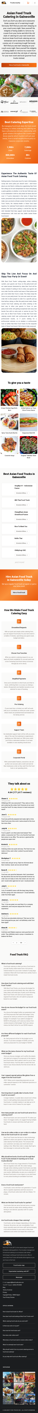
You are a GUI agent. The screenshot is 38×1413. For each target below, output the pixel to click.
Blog (4, 1287)
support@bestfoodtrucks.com (15, 1282)
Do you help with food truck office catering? (15, 1356)
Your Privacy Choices (8, 1297)
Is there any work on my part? (11, 1325)
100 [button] (21, 942)
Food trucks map (19, 1265)
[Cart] (27, 3)
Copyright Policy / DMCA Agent (11, 1295)
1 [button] (13, 942)
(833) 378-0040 (17, 1285)
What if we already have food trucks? (13, 1344)
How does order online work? (11, 1335)
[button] (25, 942)
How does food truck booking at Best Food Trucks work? (18, 1316)
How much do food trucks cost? (11, 1330)
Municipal (19, 1277)
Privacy (5, 1292)
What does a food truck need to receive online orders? (18, 1340)
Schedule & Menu (21, 493)
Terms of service (7, 1290)
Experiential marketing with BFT (19, 1271)
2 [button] (16, 942)
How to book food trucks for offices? (13, 1311)
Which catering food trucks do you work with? (15, 1321)
